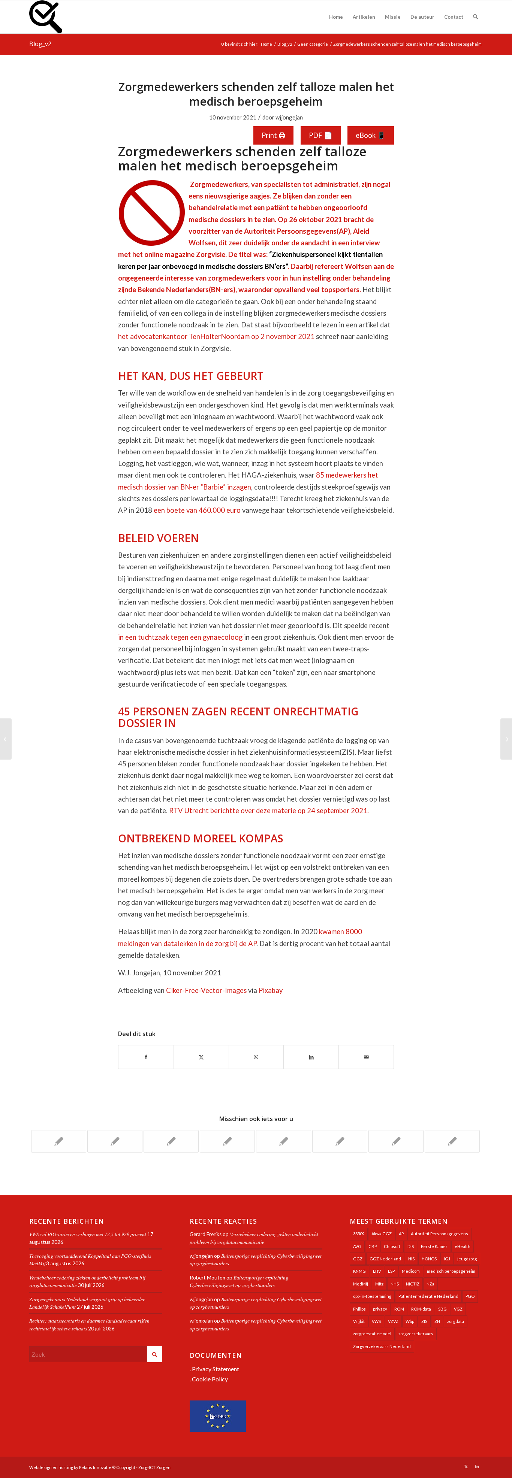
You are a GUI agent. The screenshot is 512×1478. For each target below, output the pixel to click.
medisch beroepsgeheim (451, 1271)
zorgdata (455, 1321)
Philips (359, 1308)
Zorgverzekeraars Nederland (382, 1346)
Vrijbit (359, 1321)
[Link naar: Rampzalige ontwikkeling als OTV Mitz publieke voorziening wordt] (58, 1141)
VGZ (458, 1308)
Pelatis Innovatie (95, 1467)
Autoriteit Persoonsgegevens (439, 1233)
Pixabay (271, 990)
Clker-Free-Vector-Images (206, 990)
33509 (358, 1233)
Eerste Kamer (434, 1246)
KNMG (359, 1271)
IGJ (447, 1258)
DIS (410, 1246)
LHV (377, 1271)
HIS (411, 1258)
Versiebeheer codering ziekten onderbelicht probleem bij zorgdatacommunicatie (254, 1237)
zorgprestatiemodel (372, 1333)
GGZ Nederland (385, 1258)
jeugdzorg (467, 1258)
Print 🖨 (273, 135)
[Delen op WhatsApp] (256, 1057)
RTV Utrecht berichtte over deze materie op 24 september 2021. (269, 810)
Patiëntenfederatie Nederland (428, 1296)
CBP (372, 1246)
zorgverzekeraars (415, 1333)
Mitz (379, 1283)
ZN (437, 1321)
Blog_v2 (40, 44)
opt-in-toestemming (372, 1296)
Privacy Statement (215, 1368)
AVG (357, 1246)
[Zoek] (475, 16)
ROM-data (421, 1308)
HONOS (429, 1258)
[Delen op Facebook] (146, 1057)
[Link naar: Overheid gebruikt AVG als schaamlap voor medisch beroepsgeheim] (283, 1141)
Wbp (410, 1321)
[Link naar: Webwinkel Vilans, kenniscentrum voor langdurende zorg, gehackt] (396, 1141)
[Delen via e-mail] (366, 1057)
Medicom (411, 1271)
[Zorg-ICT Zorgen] (45, 16)
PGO (470, 1296)
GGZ (357, 1258)
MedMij (360, 1283)
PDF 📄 (320, 135)
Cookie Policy (210, 1378)
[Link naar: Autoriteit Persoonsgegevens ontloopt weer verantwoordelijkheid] (339, 1141)
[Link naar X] (466, 1466)
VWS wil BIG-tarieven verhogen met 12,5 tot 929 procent (87, 1234)
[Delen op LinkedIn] (311, 1057)
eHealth (462, 1246)
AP (401, 1233)
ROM (399, 1308)
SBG (442, 1308)
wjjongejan (289, 117)
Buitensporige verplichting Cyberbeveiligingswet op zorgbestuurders (239, 1281)
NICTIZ (412, 1283)
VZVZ (393, 1321)
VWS (376, 1321)
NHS (395, 1283)
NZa (430, 1283)
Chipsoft (392, 1246)
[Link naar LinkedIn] (477, 1466)
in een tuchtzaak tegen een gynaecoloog (180, 637)
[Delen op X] (201, 1057)
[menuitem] (336, 16)
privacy (380, 1308)
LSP (391, 1271)
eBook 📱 (371, 135)
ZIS (424, 1321)
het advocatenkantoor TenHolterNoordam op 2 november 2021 (216, 336)
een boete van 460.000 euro (197, 510)
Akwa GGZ (381, 1233)
